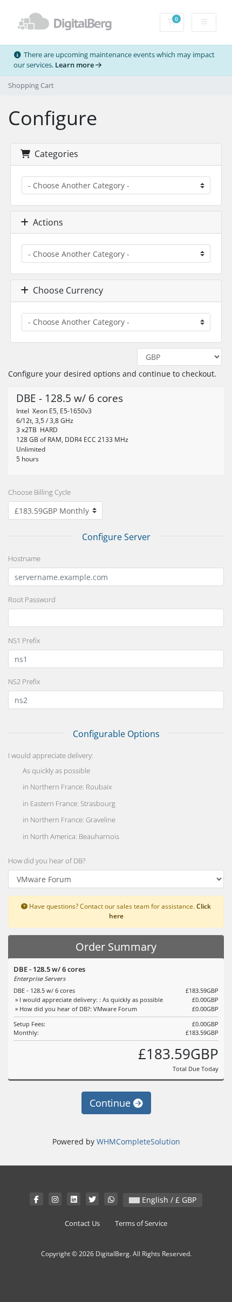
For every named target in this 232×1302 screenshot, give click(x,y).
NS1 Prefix (24, 640)
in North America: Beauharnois (70, 836)
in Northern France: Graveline (68, 820)
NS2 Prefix (24, 681)
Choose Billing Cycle (39, 492)
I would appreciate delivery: (50, 755)
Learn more (75, 65)
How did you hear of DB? (46, 860)
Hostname (24, 558)
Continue (111, 1102)
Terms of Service (141, 1223)
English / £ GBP (168, 1200)
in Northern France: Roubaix (66, 787)
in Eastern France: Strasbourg (68, 803)
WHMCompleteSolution (138, 1141)
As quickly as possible (55, 770)
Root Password (32, 599)
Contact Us (82, 1223)
